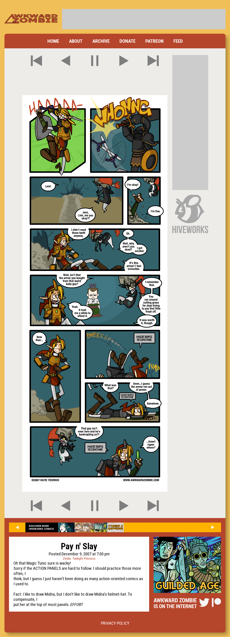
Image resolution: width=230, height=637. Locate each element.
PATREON (154, 41)
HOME (53, 41)
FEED (178, 41)
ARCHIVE (101, 41)
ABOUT (75, 41)
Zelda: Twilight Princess (79, 559)
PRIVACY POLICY (115, 623)
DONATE (127, 41)
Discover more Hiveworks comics (41, 527)
